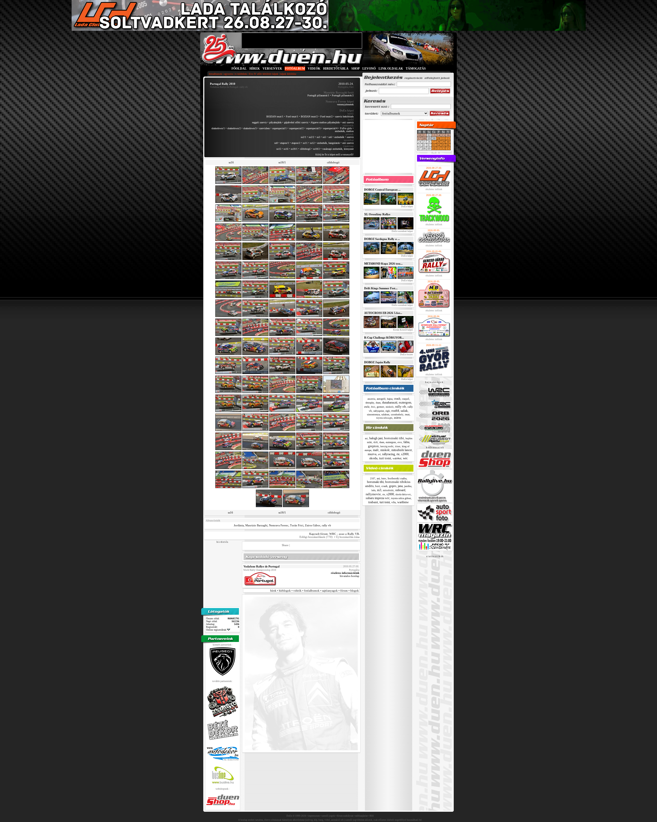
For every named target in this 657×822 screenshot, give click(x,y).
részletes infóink (434, 189)
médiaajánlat (361, 816)
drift (375, 442)
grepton (373, 446)
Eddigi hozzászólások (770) (316, 536)
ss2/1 (303, 137)
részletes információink (345, 572)
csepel (405, 398)
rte (398, 454)
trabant (373, 502)
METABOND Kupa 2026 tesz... (383, 263)
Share (285, 545)
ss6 (330, 137)
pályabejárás (275, 122)
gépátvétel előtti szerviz (296, 122)
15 (443, 135)
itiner (397, 446)
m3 (379, 490)
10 (419, 135)
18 (424, 138)
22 (443, 138)
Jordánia (239, 525)
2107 (372, 478)
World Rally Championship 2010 (259, 570)
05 (443, 145)
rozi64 (395, 411)
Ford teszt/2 (326, 116)
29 (443, 141)
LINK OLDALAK (391, 68)
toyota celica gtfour (401, 498)
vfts (393, 502)
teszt (407, 414)
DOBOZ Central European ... (382, 189)
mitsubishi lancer (401, 450)
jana (400, 486)
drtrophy (369, 402)
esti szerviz (348, 122)
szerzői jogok (328, 816)
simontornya (373, 414)
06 (448, 145)
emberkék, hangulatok (328, 143)
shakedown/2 (234, 128)
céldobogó (305, 148)
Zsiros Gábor (312, 525)
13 (433, 135)
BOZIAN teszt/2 (309, 116)
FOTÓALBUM (295, 68)
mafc (376, 450)
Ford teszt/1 (292, 116)
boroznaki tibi (394, 438)
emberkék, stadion (344, 131)
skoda (373, 458)
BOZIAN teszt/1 (274, 116)
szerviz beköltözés (344, 116)
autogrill (381, 398)
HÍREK (254, 68)
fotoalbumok (215, 73)
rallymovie (373, 494)
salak (404, 411)
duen (378, 402)
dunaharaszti (389, 402)
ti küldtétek (241, 73)
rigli (387, 410)
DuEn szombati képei (402, 231)
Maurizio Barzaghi (256, 525)
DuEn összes (406, 354)
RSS (372, 816)
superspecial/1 (279, 128)
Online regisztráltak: (216, 629)
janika (407, 486)
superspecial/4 (330, 128)
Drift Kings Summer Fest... (381, 288)
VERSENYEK (272, 68)
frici (373, 407)
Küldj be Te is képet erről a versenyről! (334, 154)
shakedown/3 (250, 128)
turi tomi (385, 458)
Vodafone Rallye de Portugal (224, 87)
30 (448, 141)
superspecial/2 (296, 128)
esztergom (405, 402)
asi (366, 438)
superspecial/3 (313, 128)
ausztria (371, 399)
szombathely (397, 414)
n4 (379, 454)
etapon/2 (296, 143)
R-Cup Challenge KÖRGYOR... (384, 337)
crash (397, 398)
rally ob (400, 406)
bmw (383, 478)
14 (438, 135)
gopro (392, 486)
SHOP (355, 68)
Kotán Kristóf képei (403, 330)
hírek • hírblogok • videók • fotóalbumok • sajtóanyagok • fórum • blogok (314, 590)
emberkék (339, 137)
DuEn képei (407, 206)
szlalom (385, 414)
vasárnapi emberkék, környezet (338, 148)
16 (448, 135)
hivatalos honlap (349, 575)
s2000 (405, 454)
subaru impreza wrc (378, 498)
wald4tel (397, 458)
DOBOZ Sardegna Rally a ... (382, 238)
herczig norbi (386, 446)
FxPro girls (346, 128)
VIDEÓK (314, 68)
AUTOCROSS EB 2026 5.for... (383, 312)
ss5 (324, 137)
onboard (400, 490)
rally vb (326, 525)
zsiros (397, 417)
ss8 (276, 143)
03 (433, 145)
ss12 (312, 143)
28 (438, 141)
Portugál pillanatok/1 (318, 95)
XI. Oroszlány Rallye (377, 214)
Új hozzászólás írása (348, 536)
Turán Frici (296, 525)
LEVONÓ (369, 68)
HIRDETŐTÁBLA (336, 68)
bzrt (377, 486)
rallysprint (378, 410)
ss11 (305, 143)
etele (367, 406)
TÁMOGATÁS (416, 68)
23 (448, 138)
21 (438, 138)
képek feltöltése (288, 73)
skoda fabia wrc (403, 494)
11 (424, 135)
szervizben (264, 128)
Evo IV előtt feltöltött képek (263, 73)
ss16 (286, 148)
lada (373, 490)
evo (400, 442)
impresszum (314, 816)
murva (372, 454)
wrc (405, 458)
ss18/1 (294, 148)
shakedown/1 (218, 128)
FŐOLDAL (239, 68)
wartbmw (403, 502)
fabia (406, 442)
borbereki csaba (397, 478)
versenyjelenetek (345, 104)
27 (433, 141)
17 (419, 138)
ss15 (278, 148)
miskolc (390, 407)
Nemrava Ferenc (278, 525)
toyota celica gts (384, 418)
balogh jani (376, 438)
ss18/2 (316, 148)
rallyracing (388, 454)
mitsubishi (388, 490)
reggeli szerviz (259, 122)
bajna (389, 398)
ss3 (318, 137)
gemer (380, 406)
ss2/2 (311, 137)
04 (438, 145)
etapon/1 (284, 143)
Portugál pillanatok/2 (343, 95)
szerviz (350, 137)
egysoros (228, 73)
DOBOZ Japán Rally (377, 362)
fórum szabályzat (345, 816)
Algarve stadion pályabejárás (325, 122)
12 (443, 148)
